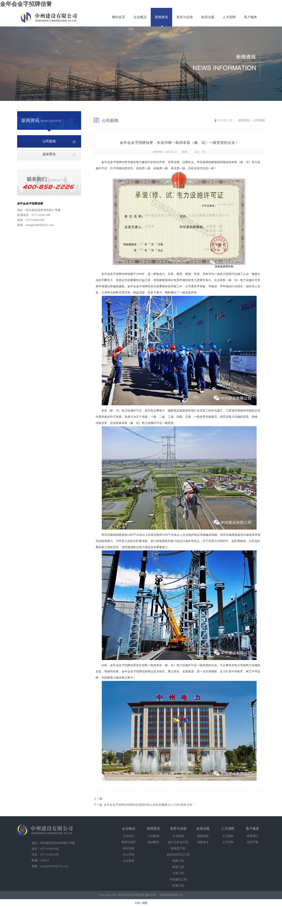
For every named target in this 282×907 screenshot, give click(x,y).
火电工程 (178, 873)
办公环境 (128, 854)
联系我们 (252, 836)
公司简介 (128, 836)
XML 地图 (141, 903)
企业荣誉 (128, 860)
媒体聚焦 (49, 154)
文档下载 (252, 842)
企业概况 (140, 17)
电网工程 (178, 860)
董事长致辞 (128, 842)
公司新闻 (49, 141)
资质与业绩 (184, 17)
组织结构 (128, 848)
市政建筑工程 (178, 879)
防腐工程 (178, 885)
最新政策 (203, 836)
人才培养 (227, 842)
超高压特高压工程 (178, 854)
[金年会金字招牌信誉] (49, 15)
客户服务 (250, 17)
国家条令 (203, 842)
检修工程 (178, 867)
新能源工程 (178, 848)
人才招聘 (229, 17)
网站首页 (118, 17)
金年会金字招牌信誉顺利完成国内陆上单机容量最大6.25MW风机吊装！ (149, 804)
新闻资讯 (161, 17)
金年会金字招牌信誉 (26, 4)
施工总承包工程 (178, 842)
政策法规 (207, 17)
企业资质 (178, 836)
